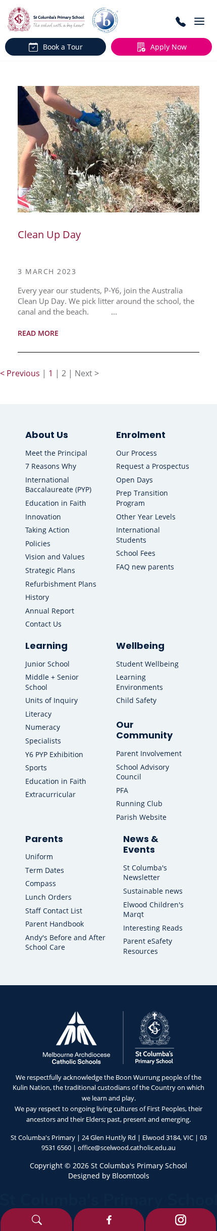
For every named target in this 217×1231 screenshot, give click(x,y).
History (37, 597)
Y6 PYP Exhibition (54, 754)
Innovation (43, 516)
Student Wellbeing (147, 664)
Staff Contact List (53, 910)
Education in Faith (55, 503)
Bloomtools (130, 1175)
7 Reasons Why (50, 466)
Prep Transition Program (142, 498)
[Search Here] (36, 1219)
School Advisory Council (142, 772)
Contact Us (43, 624)
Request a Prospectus (152, 466)
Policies (37, 543)
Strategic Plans (50, 570)
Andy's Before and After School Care (65, 942)
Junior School (47, 664)
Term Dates (44, 870)
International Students (138, 535)
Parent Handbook (54, 924)
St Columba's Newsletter (145, 873)
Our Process (136, 453)
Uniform (39, 856)
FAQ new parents (145, 566)
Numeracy (42, 727)
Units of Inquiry (51, 700)
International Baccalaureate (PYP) (58, 485)
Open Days (134, 480)
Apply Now (168, 47)
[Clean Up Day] (108, 149)
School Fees (135, 553)
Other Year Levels (146, 516)
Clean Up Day (49, 234)
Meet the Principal (56, 453)
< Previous (21, 373)
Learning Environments (139, 682)
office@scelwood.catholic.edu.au (127, 1147)
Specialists (43, 740)
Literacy (38, 714)
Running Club (139, 803)
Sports (36, 767)
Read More (38, 333)
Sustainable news (153, 891)
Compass (40, 883)
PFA (122, 790)
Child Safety (136, 700)
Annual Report (49, 611)
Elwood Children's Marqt (153, 909)
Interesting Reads (153, 928)
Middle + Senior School (52, 682)
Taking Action (47, 530)
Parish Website (141, 817)
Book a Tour (63, 47)
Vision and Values (55, 556)
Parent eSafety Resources (147, 946)
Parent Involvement (149, 753)
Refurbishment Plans (60, 584)
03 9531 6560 (180, 21)
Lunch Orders (48, 897)
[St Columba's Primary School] (46, 19)
